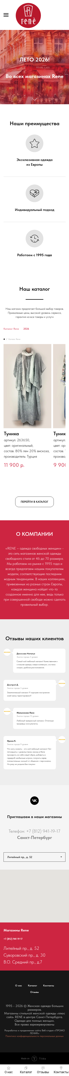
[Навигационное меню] (6, 15)
